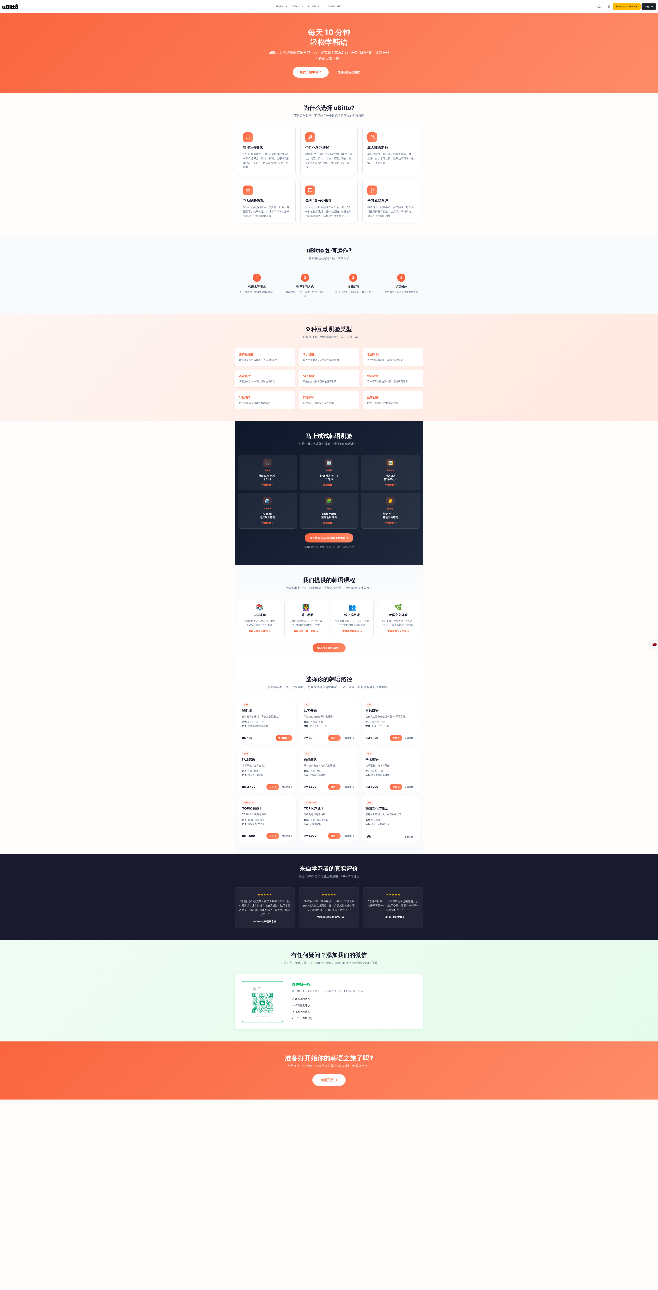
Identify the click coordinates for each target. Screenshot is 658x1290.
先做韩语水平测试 (349, 72)
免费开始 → (329, 1080)
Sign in (649, 6)
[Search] (599, 6)
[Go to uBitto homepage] (10, 6)
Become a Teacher (626, 6)
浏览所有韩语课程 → (329, 648)
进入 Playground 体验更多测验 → (329, 538)
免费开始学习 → (311, 72)
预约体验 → (284, 738)
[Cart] (609, 6)
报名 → (334, 738)
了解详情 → (348, 738)
